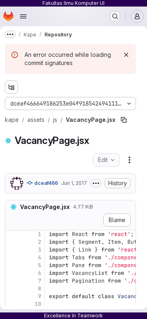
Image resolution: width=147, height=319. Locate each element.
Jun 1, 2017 (74, 183)
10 (38, 304)
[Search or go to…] (115, 16)
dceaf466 (45, 183)
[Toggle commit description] (96, 183)
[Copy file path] (123, 119)
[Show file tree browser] (11, 87)
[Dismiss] (126, 55)
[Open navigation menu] (23, 16)
